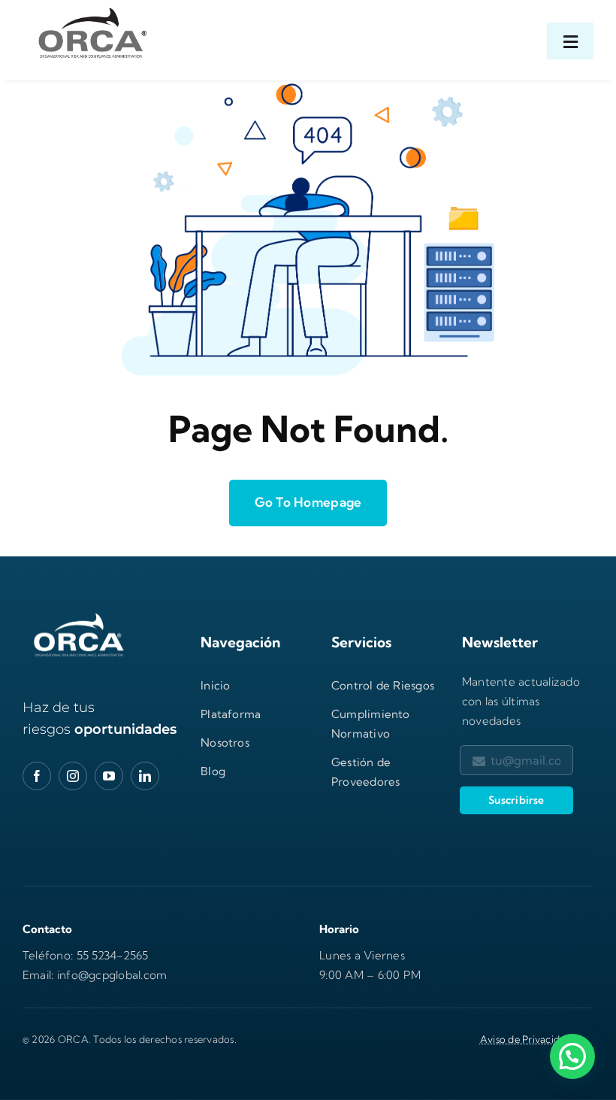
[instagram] (73, 776)
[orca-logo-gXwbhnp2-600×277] (79, 615)
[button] (572, 1056)
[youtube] (109, 776)
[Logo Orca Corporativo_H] (90, 8)
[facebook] (37, 776)
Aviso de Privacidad (526, 1039)
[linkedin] (145, 776)
